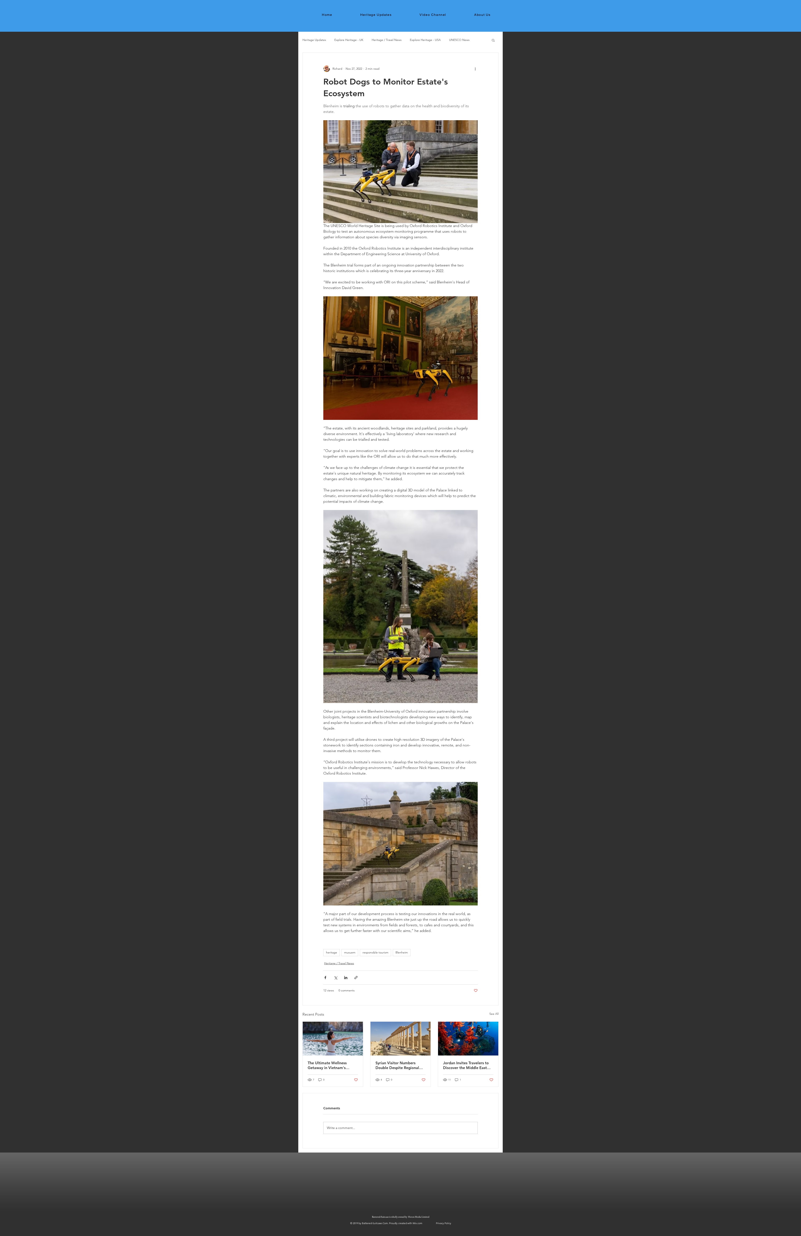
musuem (349, 952)
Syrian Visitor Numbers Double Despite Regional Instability (397, 1065)
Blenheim (401, 952)
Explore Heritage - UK (348, 40)
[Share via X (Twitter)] (336, 978)
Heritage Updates (314, 40)
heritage (331, 952)
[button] (493, 40)
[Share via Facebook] (325, 978)
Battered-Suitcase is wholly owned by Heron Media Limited (401, 1216)
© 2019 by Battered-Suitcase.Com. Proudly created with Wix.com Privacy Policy (400, 1223)
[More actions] (475, 68)
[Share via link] (356, 978)
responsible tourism (375, 952)
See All (494, 1014)
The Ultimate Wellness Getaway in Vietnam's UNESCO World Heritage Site (329, 1065)
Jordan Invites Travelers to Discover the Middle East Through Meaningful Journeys (466, 1065)
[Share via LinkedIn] (346, 978)
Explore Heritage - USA (425, 40)
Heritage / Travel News (387, 40)
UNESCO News (459, 40)
